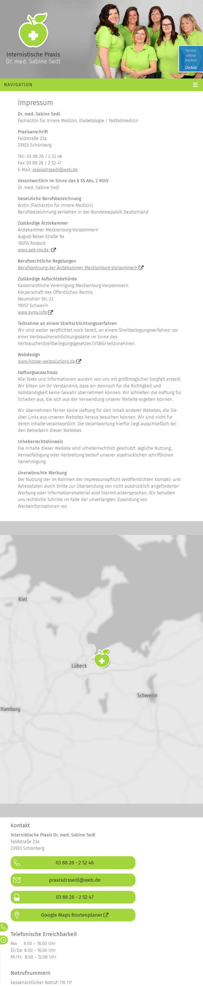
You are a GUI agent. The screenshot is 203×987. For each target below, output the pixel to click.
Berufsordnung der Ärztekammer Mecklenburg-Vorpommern (78, 267)
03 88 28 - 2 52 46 (75, 863)
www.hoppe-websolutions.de (46, 361)
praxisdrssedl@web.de (55, 169)
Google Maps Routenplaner (71, 915)
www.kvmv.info (32, 312)
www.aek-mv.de (34, 250)
